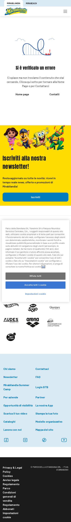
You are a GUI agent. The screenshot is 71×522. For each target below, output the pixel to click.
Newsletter (10, 376)
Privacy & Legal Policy (12, 469)
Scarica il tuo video (15, 413)
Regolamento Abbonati (11, 506)
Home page (22, 94)
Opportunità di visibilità (18, 405)
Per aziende (10, 397)
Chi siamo (9, 368)
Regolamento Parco (11, 486)
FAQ (38, 376)
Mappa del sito (44, 429)
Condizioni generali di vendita (9, 496)
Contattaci (42, 368)
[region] (35, 261)
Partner (40, 397)
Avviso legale (11, 480)
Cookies (8, 475)
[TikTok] (44, 440)
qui (43, 266)
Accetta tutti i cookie (35, 285)
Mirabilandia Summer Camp (16, 387)
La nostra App (44, 405)
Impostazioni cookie (10, 515)
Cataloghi (9, 421)
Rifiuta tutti (35, 276)
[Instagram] (6, 440)
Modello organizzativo (49, 421)
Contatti (54, 94)
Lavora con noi (12, 429)
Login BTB (42, 387)
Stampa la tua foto (47, 413)
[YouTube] (64, 440)
